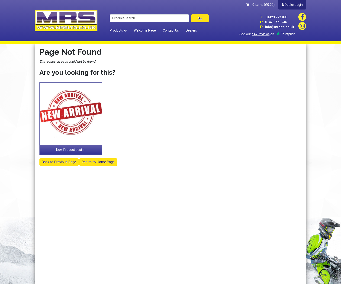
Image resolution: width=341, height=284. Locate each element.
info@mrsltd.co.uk (277, 27)
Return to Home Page (98, 162)
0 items (263, 4)
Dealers (191, 30)
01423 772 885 (273, 17)
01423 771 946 (273, 22)
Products (117, 30)
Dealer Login (293, 4)
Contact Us (171, 30)
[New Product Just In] (71, 114)
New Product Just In (70, 150)
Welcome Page (145, 30)
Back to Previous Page (59, 162)
